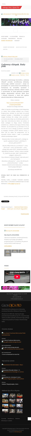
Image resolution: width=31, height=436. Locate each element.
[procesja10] (5, 396)
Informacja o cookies (6, 420)
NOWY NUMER (4, 36)
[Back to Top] (29, 418)
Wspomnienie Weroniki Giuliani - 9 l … (11, 370)
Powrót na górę (25, 214)
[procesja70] (19, 406)
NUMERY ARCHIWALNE (6, 40)
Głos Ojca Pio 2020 (21, 47)
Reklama (17, 418)
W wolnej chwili (19, 59)
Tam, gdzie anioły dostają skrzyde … (11, 347)
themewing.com (18, 431)
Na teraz (4, 338)
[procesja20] (12, 396)
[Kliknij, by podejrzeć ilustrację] (15, 57)
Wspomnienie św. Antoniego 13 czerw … (12, 377)
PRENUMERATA (12, 38)
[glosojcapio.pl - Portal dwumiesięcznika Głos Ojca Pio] (15, 14)
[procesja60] (5, 406)
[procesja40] (12, 401)
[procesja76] (5, 411)
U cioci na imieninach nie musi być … (11, 354)
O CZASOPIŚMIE (14, 36)
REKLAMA (19, 38)
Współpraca (11, 418)
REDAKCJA (22, 36)
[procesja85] (19, 411)
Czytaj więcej (8, 246)
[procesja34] (5, 401)
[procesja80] (12, 411)
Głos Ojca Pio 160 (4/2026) (11, 235)
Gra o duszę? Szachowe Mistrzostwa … (11, 340)
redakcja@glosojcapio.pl (13, 183)
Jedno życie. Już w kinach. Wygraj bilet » (17, 209)
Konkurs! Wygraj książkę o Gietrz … (10, 384)
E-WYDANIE (4, 38)
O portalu (3, 418)
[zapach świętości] (15, 288)
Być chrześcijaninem (6, 345)
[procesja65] (12, 406)
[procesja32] (19, 396)
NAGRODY (17, 40)
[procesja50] (19, 401)
